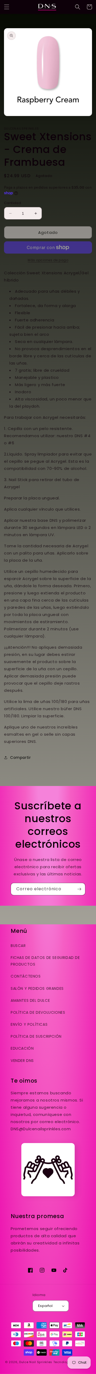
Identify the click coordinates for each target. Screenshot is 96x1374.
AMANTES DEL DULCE (30, 1000)
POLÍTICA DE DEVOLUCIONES (38, 1012)
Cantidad (12, 202)
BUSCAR (18, 945)
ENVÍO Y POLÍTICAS (29, 1024)
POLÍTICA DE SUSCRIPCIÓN (36, 1036)
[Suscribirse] (79, 889)
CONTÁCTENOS (26, 976)
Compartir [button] (20, 757)
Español (45, 1305)
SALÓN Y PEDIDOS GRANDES (37, 988)
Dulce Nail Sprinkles (35, 1362)
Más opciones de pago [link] (48, 260)
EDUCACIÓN (22, 1048)
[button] (7, 7)
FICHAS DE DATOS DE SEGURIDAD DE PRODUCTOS (45, 961)
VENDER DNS (22, 1060)
